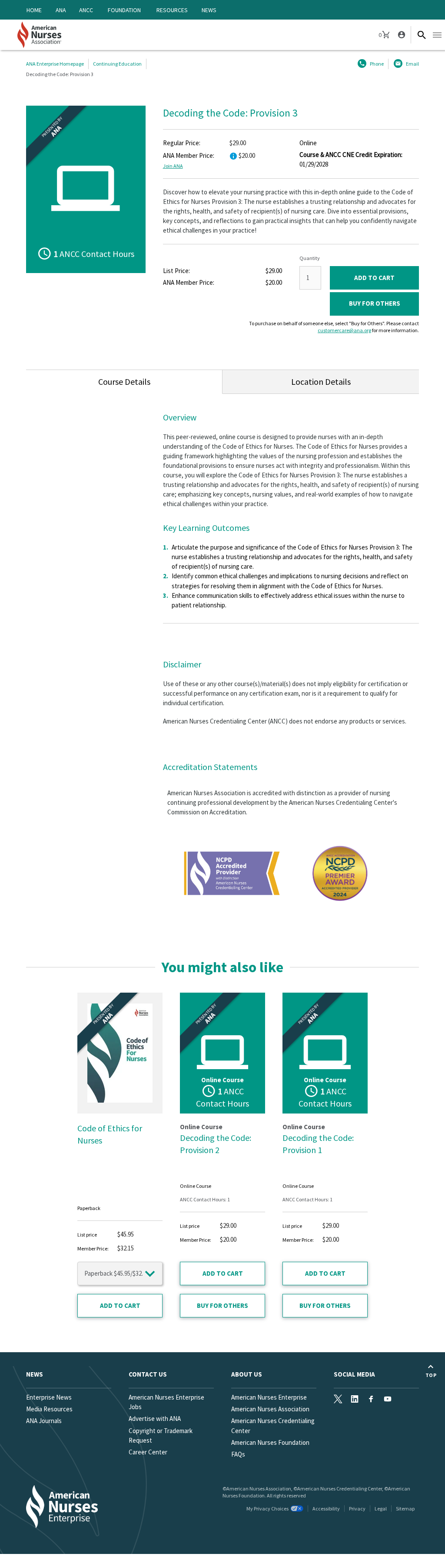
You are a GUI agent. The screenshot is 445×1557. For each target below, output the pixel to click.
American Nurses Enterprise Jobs (166, 1402)
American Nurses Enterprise (269, 1397)
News (209, 10)
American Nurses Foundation (270, 1442)
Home (34, 10)
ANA (61, 10)
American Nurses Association (270, 1409)
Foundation (124, 10)
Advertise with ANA (155, 1418)
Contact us (148, 1374)
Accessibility (326, 1508)
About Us (246, 1374)
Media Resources (49, 1409)
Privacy (357, 1508)
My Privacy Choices (267, 1508)
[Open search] (421, 35)
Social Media (354, 1374)
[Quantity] (310, 278)
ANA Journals (44, 1421)
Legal (381, 1508)
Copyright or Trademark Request (161, 1435)
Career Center (148, 1452)
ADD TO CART (374, 277)
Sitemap (405, 1508)
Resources (172, 10)
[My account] (400, 35)
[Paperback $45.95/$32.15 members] (120, 1273)
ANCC (86, 10)
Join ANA (173, 166)
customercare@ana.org (344, 330)
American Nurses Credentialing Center (273, 1425)
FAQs (238, 1454)
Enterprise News (49, 1397)
